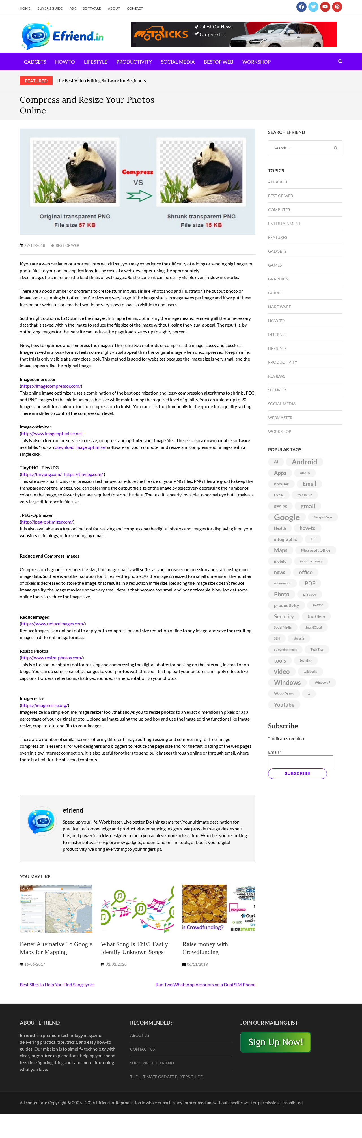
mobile (280, 561)
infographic (285, 539)
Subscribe (297, 773)
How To (65, 62)
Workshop (256, 62)
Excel (279, 495)
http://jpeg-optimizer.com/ (47, 521)
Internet (277, 334)
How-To (276, 320)
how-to (308, 528)
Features (277, 237)
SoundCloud (313, 627)
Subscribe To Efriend (152, 1062)
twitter (306, 660)
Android (304, 462)
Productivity (134, 62)
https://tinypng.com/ (41, 474)
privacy (309, 594)
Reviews (276, 376)
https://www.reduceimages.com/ (53, 623)
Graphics (278, 279)
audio (305, 473)
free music (305, 495)
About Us (139, 1035)
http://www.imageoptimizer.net (51, 433)
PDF (310, 583)
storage (299, 638)
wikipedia (310, 671)
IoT (313, 539)
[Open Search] (340, 61)
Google (287, 517)
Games (275, 265)
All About (278, 181)
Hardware (279, 306)
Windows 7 (322, 682)
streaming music (285, 649)
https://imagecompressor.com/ (51, 386)
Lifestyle (95, 62)
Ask (73, 8)
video (282, 671)
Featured (36, 80)
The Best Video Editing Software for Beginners (101, 80)
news (279, 572)
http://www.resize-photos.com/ (52, 657)
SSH (277, 638)
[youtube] (325, 7)
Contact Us (142, 1049)
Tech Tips (317, 649)
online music (282, 583)
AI (276, 462)
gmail (308, 506)
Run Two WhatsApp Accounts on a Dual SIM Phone (205, 984)
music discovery (311, 561)
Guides (275, 292)
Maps (280, 550)
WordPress (284, 693)
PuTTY (318, 605)
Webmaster (280, 417)
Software (92, 8)
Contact (135, 8)
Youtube (284, 705)
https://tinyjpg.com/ (83, 474)
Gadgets (35, 62)
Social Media (178, 62)
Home (25, 8)
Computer (279, 209)
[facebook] (301, 7)
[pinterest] (337, 7)
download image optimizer (80, 447)
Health (280, 528)
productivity (286, 605)
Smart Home (316, 616)
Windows (287, 682)
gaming (280, 506)
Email (309, 484)
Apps (280, 473)
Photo (281, 594)
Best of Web (67, 245)
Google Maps (323, 517)
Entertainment (284, 223)
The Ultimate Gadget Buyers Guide (166, 1076)
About (114, 8)
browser (281, 484)
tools (280, 660)
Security (277, 389)
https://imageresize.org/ (44, 705)
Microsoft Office (315, 550)
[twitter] (313, 7)
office (306, 572)
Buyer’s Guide (50, 8)
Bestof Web (218, 62)
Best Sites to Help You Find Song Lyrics (57, 984)
